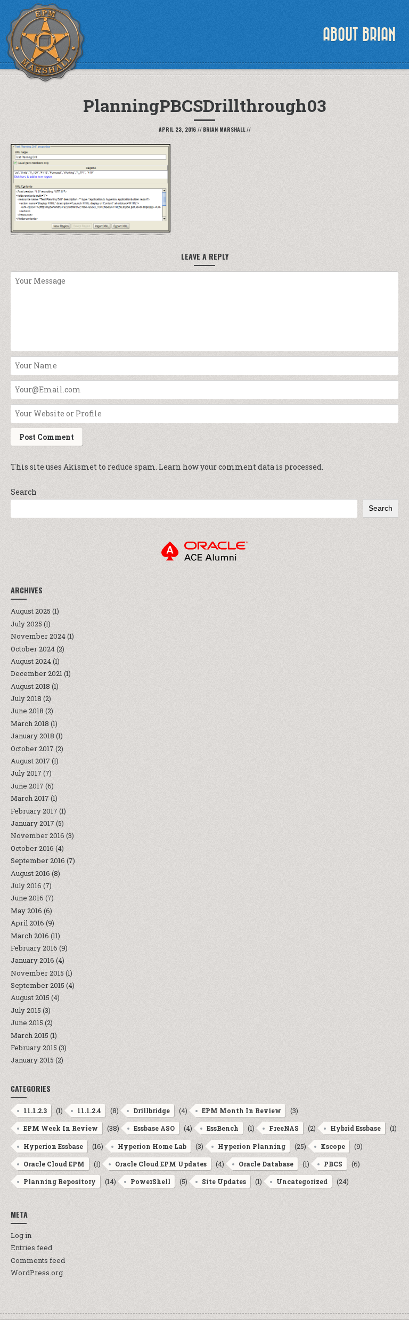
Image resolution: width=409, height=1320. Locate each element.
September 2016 (38, 860)
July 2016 (26, 885)
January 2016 (32, 960)
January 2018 (32, 736)
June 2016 (27, 898)
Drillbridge (151, 1110)
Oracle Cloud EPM (54, 1164)
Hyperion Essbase (53, 1146)
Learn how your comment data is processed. (241, 467)
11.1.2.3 (35, 1110)
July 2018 (26, 698)
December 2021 (36, 673)
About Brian (359, 35)
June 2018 (27, 710)
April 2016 (27, 923)
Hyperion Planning (251, 1146)
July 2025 (26, 624)
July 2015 (26, 1010)
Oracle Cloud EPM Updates (161, 1164)
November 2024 (38, 636)
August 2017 (30, 761)
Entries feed (31, 1247)
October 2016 (32, 848)
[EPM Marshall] (45, 43)
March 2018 (30, 723)
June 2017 (27, 786)
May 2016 (26, 910)
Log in (21, 1235)
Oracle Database (266, 1164)
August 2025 (31, 611)
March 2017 (30, 798)
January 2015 (32, 1060)
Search (24, 492)
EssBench (223, 1128)
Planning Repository (59, 1181)
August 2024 (31, 661)
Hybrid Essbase (355, 1128)
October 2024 (33, 649)
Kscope (333, 1146)
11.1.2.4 (89, 1110)
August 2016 (30, 873)
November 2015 (37, 973)
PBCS (333, 1164)
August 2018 (30, 686)
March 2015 (29, 1035)
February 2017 (34, 811)
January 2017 (32, 823)
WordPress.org (37, 1272)
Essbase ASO (154, 1128)
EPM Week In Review (60, 1128)
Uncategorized (302, 1181)
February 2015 (34, 1047)
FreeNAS (284, 1128)
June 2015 (27, 1022)
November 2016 (37, 835)
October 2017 (32, 748)
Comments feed (38, 1260)
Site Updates (224, 1181)
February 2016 (34, 948)
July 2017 (26, 773)
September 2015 (37, 985)
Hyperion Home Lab (152, 1146)
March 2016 (30, 935)
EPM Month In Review (241, 1110)
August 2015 (30, 997)
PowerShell (150, 1181)
